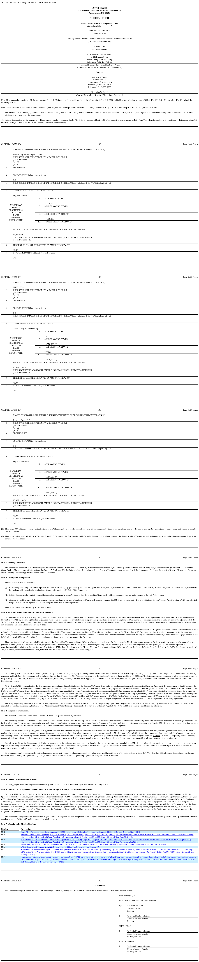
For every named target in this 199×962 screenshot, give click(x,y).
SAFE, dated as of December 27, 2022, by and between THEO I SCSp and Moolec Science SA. (60, 847)
